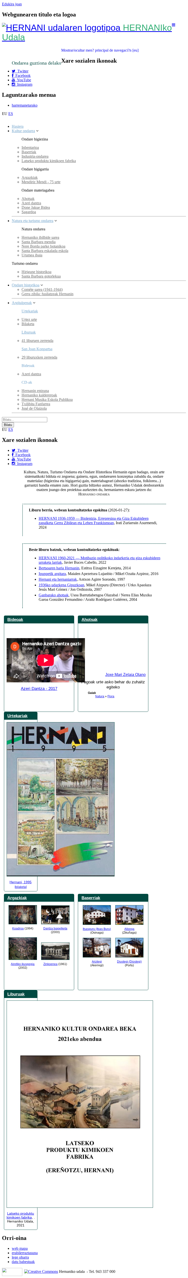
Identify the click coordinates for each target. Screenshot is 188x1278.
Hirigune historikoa (36, 272)
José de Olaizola (34, 408)
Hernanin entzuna (35, 391)
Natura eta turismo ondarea (32, 221)
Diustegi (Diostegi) (129, 961)
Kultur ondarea (23, 131)
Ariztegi (97, 961)
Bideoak (15, 619)
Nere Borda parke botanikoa (43, 246)
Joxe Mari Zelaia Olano (125, 675)
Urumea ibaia (32, 255)
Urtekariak (30, 311)
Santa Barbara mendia (39, 242)
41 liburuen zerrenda (37, 340)
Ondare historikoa (25, 285)
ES (10, 114)
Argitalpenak (22, 303)
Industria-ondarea (35, 156)
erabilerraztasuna (25, 1253)
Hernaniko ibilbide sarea (40, 237)
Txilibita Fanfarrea (36, 404)
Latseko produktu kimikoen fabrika (49, 161)
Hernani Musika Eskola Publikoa (47, 399)
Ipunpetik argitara (52, 574)
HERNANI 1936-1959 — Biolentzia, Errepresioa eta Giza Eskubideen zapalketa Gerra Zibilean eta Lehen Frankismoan (94, 520)
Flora (110, 696)
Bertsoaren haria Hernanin (59, 568)
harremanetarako (24, 105)
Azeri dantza (31, 203)
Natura (99, 696)
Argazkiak (30, 177)
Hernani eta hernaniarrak (58, 579)
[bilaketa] (21, 887)
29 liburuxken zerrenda (39, 357)
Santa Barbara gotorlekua (41, 276)
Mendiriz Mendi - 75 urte (41, 182)
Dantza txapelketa (55, 928)
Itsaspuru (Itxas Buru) (97, 929)
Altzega (129, 929)
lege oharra (20, 1257)
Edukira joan (12, 4)
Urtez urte (29, 319)
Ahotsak (28, 199)
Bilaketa (28, 324)
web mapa (20, 1248)
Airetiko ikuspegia (23, 964)
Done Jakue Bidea (36, 207)
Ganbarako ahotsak (54, 595)
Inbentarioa (30, 147)
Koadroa (18, 928)
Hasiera (18, 126)
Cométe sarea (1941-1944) (42, 289)
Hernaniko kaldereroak (39, 395)
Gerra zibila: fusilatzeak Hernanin (47, 294)
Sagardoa (29, 212)
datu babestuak (23, 1262)
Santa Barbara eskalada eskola (45, 251)
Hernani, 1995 (21, 882)
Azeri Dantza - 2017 (39, 688)
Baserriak (29, 152)
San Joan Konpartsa (37, 349)
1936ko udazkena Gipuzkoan (61, 585)
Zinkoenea (50, 964)
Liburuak (29, 332)
